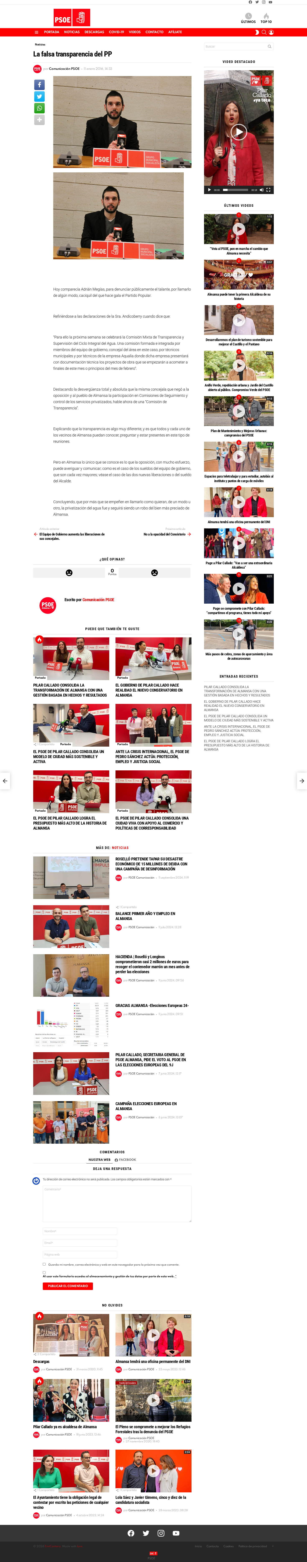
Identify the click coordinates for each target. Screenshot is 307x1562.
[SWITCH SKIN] (257, 32)
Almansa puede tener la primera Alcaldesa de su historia (238, 296)
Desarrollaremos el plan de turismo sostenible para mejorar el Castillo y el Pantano (239, 342)
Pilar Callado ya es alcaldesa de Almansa (64, 1426)
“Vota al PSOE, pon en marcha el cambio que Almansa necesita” (239, 251)
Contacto (155, 32)
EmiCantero (53, 1546)
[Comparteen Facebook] (39, 85)
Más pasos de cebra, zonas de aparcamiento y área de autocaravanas (239, 656)
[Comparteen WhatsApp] (39, 108)
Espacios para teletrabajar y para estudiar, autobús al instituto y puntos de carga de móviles (238, 478)
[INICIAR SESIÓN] (271, 32)
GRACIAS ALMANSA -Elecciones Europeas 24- (152, 1005)
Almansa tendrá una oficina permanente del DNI (152, 1361)
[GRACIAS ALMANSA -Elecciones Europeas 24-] (71, 1024)
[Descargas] (71, 1335)
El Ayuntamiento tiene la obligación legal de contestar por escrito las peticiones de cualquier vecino (71, 1502)
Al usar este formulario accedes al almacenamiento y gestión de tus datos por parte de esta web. (109, 1276)
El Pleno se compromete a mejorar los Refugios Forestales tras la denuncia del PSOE (152, 1429)
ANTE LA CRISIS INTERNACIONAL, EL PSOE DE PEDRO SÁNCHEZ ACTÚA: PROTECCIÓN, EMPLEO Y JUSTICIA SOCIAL (152, 756)
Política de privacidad (252, 1546)
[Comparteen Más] (39, 120)
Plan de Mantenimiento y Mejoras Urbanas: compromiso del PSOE (239, 433)
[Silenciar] (262, 190)
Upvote (69, 573)
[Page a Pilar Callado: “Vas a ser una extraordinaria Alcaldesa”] (239, 543)
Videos (135, 32)
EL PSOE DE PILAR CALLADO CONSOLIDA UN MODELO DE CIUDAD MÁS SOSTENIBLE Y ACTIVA (68, 756)
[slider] (235, 190)
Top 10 (266, 22)
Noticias (72, 32)
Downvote (154, 573)
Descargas (94, 32)
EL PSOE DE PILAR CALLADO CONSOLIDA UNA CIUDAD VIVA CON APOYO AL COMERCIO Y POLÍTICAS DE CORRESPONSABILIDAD (152, 823)
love (79, 1546)
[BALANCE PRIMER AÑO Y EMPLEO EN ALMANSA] (71, 926)
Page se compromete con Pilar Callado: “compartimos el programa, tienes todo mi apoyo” (238, 610)
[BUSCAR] (264, 32)
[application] (239, 132)
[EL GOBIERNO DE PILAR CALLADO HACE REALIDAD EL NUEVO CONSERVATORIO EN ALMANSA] (153, 658)
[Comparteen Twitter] (39, 96)
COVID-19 (116, 32)
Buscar (269, 47)
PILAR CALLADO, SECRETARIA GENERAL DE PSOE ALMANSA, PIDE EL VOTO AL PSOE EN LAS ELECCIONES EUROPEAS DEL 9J (150, 1059)
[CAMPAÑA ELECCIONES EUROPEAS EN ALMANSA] (71, 1122)
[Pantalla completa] (268, 190)
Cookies (228, 1546)
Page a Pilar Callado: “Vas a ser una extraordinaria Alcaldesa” (239, 565)
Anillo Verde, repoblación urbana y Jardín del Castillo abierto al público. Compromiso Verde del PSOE (239, 387)
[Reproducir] (209, 190)
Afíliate (175, 32)
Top (39, 639)
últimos (248, 22)
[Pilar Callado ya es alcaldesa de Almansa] (71, 1400)
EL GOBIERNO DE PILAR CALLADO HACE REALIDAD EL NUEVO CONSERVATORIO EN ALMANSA (149, 690)
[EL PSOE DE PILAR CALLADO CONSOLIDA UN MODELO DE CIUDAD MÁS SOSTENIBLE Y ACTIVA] (71, 725)
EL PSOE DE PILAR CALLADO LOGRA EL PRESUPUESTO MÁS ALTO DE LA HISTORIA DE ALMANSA (70, 823)
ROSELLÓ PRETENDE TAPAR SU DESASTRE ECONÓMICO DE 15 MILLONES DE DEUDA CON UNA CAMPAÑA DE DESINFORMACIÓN (151, 863)
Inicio (198, 1546)
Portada (51, 32)
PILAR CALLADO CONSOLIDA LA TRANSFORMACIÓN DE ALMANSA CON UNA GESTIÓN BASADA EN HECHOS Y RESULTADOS (70, 690)
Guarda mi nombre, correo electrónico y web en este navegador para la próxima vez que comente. (114, 1265)
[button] (239, 132)
